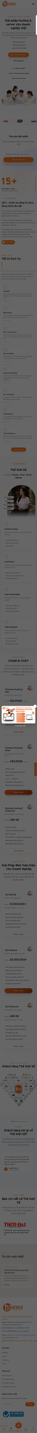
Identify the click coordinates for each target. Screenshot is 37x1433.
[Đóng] (35, 706)
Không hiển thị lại (20, 726)
